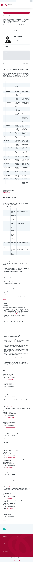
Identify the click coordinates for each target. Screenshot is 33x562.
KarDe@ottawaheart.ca (9, 448)
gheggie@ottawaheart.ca (9, 508)
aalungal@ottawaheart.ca (9, 467)
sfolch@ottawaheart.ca (9, 379)
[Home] (7, 5)
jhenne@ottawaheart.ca (9, 388)
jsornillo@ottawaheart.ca (9, 486)
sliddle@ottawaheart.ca (6, 192)
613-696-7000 (21, 528)
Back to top (4, 299)
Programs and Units (7, 54)
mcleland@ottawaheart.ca (10, 417)
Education (6, 52)
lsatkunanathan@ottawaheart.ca (10, 427)
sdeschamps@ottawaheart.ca (10, 457)
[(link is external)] (14, 560)
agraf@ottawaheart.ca (9, 406)
